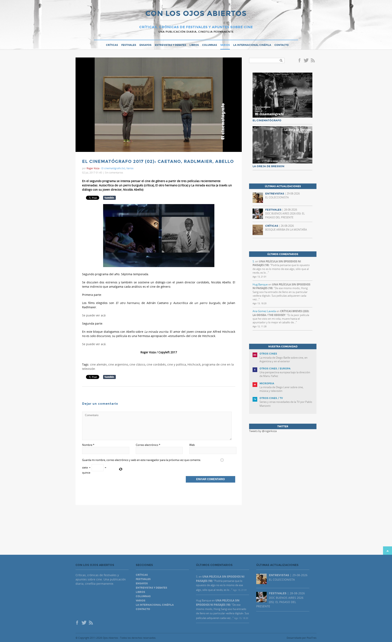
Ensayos (145, 45)
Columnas (209, 45)
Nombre (88, 445)
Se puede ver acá (94, 315)
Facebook (300, 60)
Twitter (306, 60)
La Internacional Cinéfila (252, 45)
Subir (387, 550)
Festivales (128, 45)
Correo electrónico (148, 445)
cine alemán (98, 364)
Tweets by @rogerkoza (263, 431)
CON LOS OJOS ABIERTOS (196, 14)
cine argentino (118, 364)
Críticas (112, 45)
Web (192, 445)
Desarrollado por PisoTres (301, 637)
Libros (194, 45)
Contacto (281, 45)
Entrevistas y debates (170, 45)
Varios (225, 45)
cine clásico (137, 364)
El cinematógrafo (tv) (113, 168)
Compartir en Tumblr (109, 198)
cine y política (176, 364)
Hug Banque (260, 284)
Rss (313, 60)
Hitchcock (193, 364)
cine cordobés (156, 364)
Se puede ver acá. (94, 344)
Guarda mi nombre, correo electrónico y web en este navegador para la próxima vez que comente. (141, 460)
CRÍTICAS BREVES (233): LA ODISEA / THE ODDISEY (281, 313)
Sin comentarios (114, 172)
